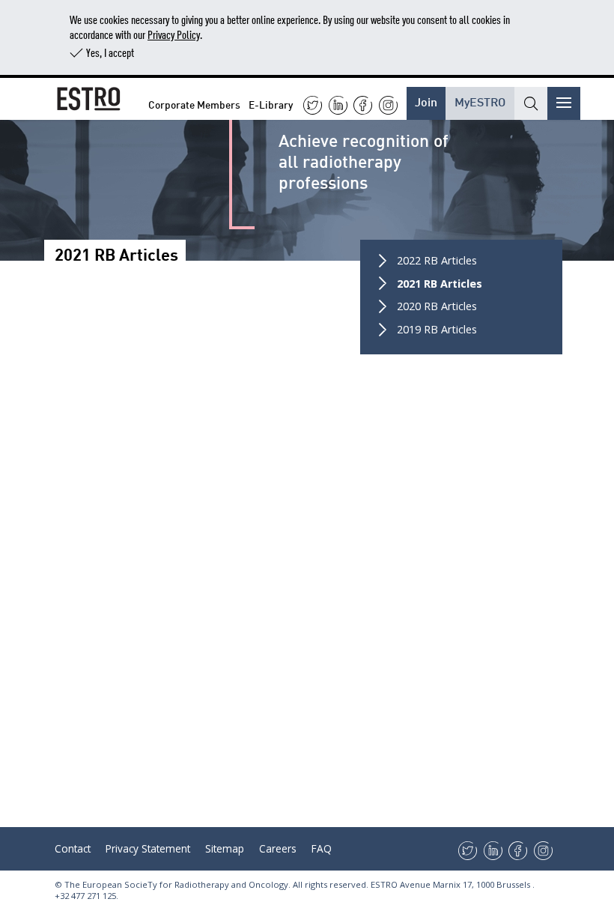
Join (426, 100)
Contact (73, 848)
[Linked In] (338, 105)
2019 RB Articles (437, 329)
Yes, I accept (110, 52)
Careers (278, 848)
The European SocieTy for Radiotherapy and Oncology (176, 884)
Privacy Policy (174, 34)
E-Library (271, 104)
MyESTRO (480, 100)
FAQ (321, 848)
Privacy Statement (148, 848)
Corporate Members (194, 104)
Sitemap (224, 848)
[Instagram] (388, 105)
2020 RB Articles (437, 306)
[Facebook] (362, 105)
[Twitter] (312, 105)
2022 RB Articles (437, 260)
